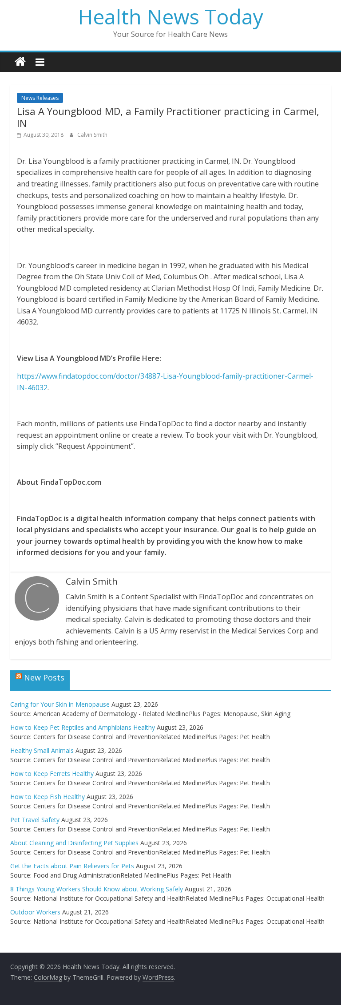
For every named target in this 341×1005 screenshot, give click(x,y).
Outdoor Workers (35, 912)
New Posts (44, 677)
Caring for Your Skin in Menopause (60, 704)
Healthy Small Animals (42, 750)
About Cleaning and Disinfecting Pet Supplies (74, 843)
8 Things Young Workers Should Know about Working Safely (96, 889)
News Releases (40, 98)
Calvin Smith (92, 134)
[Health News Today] (20, 61)
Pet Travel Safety (34, 819)
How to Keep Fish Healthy (47, 796)
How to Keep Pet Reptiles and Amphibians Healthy (82, 727)
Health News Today (170, 16)
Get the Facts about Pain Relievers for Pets (72, 866)
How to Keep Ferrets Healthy (52, 773)
